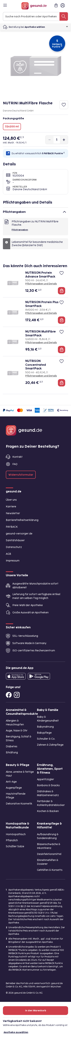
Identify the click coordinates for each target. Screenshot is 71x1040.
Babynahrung (45, 726)
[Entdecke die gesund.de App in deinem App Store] (16, 676)
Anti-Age (11, 781)
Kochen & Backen (48, 811)
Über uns (11, 499)
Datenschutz (14, 547)
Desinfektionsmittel (49, 854)
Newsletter (13, 513)
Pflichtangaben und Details (41, 283)
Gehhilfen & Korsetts (49, 870)
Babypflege (44, 732)
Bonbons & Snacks (48, 785)
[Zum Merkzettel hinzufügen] (63, 104)
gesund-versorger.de (19, 533)
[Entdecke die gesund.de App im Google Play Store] (39, 676)
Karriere (11, 506)
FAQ (14, 464)
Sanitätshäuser (15, 540)
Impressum (12, 560)
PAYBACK (12, 526)
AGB (8, 553)
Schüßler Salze (15, 846)
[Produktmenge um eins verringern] (50, 140)
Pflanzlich (12, 840)
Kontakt (17, 456)
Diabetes (11, 746)
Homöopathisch (16, 834)
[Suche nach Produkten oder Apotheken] (63, 16)
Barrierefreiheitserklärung (22, 520)
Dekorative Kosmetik (19, 803)
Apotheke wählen (35, 27)
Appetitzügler (45, 779)
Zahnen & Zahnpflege (50, 744)
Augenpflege (14, 787)
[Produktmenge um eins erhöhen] (64, 140)
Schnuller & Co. (46, 738)
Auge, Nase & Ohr (16, 730)
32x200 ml (12, 126)
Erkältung (12, 752)
